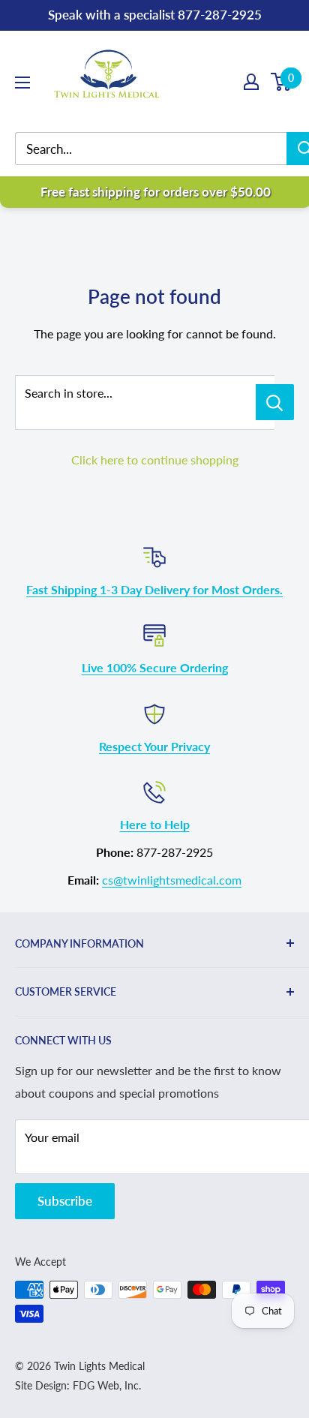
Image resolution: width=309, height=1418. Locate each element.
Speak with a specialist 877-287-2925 (155, 15)
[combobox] (162, 149)
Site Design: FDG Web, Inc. (78, 1385)
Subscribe (65, 1201)
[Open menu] (22, 83)
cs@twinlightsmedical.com (172, 880)
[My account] (251, 82)
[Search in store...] (275, 402)
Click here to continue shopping (154, 459)
